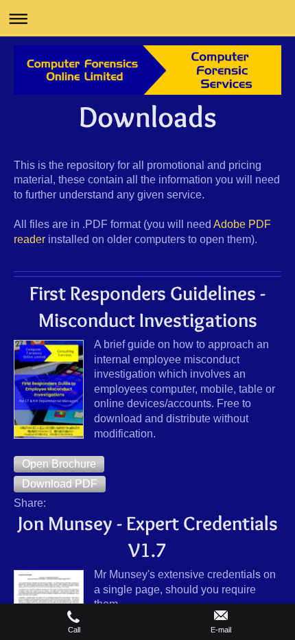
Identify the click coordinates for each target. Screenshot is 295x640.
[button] (59, 464)
